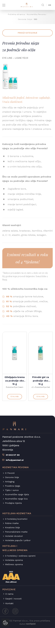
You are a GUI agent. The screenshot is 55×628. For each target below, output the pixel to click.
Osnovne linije (25, 19)
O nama (9, 594)
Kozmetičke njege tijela (17, 494)
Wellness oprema (14, 564)
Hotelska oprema (14, 560)
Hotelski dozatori (14, 536)
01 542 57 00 (13, 455)
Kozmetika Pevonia (36, 14)
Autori (22, 624)
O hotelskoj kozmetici (16, 519)
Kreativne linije (12, 527)
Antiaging (9, 481)
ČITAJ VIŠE (15, 396)
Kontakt (9, 603)
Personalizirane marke (16, 532)
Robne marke (12, 523)
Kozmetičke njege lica (16, 498)
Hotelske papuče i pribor (18, 540)
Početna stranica (16, 14)
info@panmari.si (15, 460)
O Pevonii (10, 473)
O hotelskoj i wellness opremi (20, 556)
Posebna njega (12, 486)
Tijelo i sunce (12, 490)
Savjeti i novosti (13, 598)
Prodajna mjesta (13, 503)
